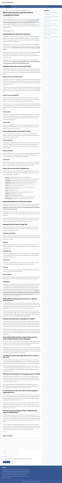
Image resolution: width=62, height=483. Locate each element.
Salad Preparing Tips (14, 6)
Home (4, 6)
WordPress (38, 481)
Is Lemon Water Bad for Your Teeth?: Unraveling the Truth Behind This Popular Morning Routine (51, 25)
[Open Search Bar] (59, 6)
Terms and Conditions (44, 6)
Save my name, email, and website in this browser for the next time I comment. (18, 458)
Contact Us (32, 6)
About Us (27, 6)
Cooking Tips (8, 6)
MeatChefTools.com (30, 481)
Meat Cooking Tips (22, 6)
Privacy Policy (37, 6)
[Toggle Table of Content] (12, 31)
